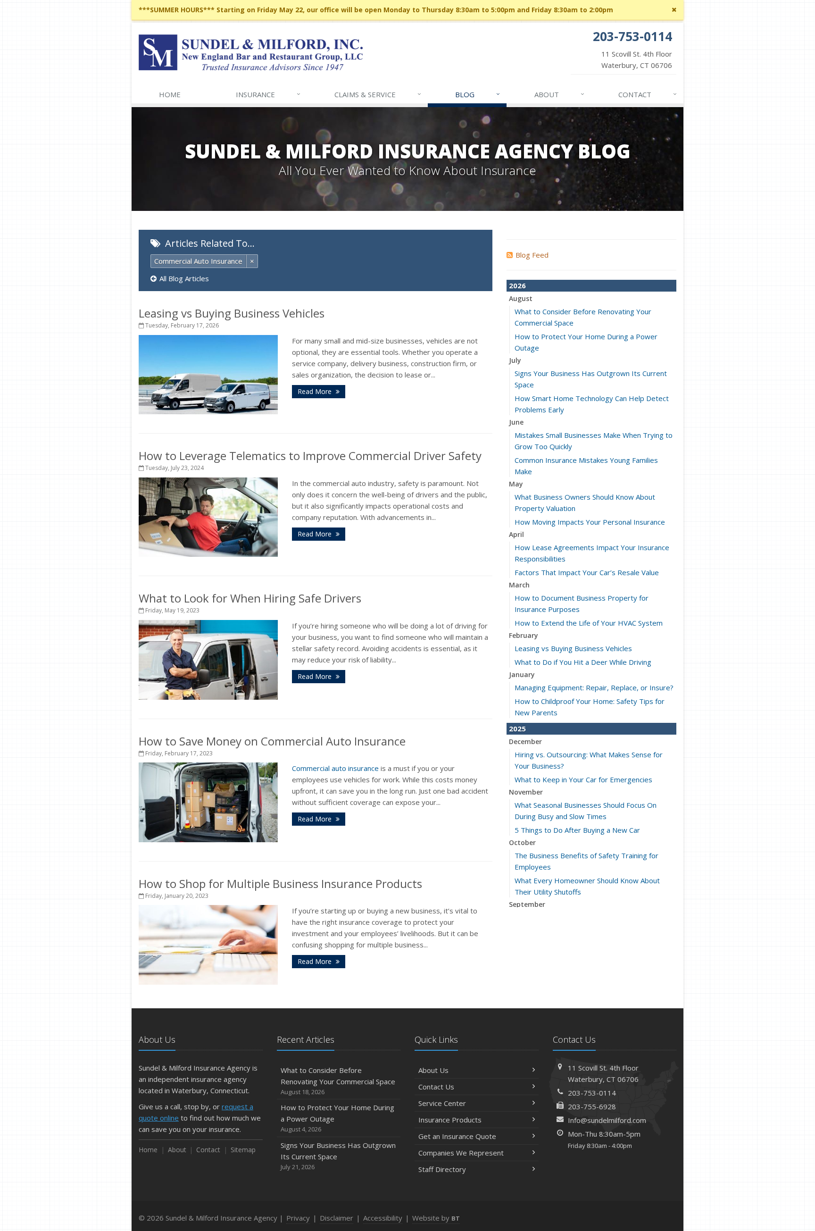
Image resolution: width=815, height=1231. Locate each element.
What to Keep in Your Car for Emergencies (583, 779)
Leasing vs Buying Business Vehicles (231, 313)
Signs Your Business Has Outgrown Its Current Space (338, 1155)
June (516, 422)
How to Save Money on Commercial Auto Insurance (272, 741)
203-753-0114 (592, 1092)
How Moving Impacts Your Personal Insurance (590, 522)
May (516, 483)
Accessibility (382, 1218)
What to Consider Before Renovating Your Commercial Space (338, 1080)
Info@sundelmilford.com (607, 1120)
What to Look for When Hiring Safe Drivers (250, 598)
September (527, 904)
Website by (436, 1218)
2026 (517, 285)
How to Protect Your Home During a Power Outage (337, 1118)
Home (170, 94)
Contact (647, 94)
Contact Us (436, 1086)
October (522, 842)
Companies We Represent (461, 1152)
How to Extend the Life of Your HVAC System (589, 623)
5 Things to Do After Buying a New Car (577, 830)
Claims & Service (377, 94)
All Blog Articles (184, 278)
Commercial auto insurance (335, 768)
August (520, 298)
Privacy (298, 1218)
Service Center (442, 1103)
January (522, 674)
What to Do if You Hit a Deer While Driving (583, 662)
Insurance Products (450, 1119)
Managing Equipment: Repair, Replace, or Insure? (594, 687)
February (523, 635)
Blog (477, 94)
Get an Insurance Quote (457, 1136)
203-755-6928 (592, 1106)
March (519, 584)
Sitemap (243, 1149)
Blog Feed (532, 255)
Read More (315, 391)
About (559, 94)
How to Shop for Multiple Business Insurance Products (280, 883)
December (525, 741)
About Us (433, 1070)
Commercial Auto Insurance (198, 261)
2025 (517, 728)
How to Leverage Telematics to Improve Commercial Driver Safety (310, 455)
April (516, 534)
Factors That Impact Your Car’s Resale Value (587, 572)
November (526, 791)
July (515, 360)
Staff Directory (442, 1169)
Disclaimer (336, 1218)
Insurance (268, 94)
